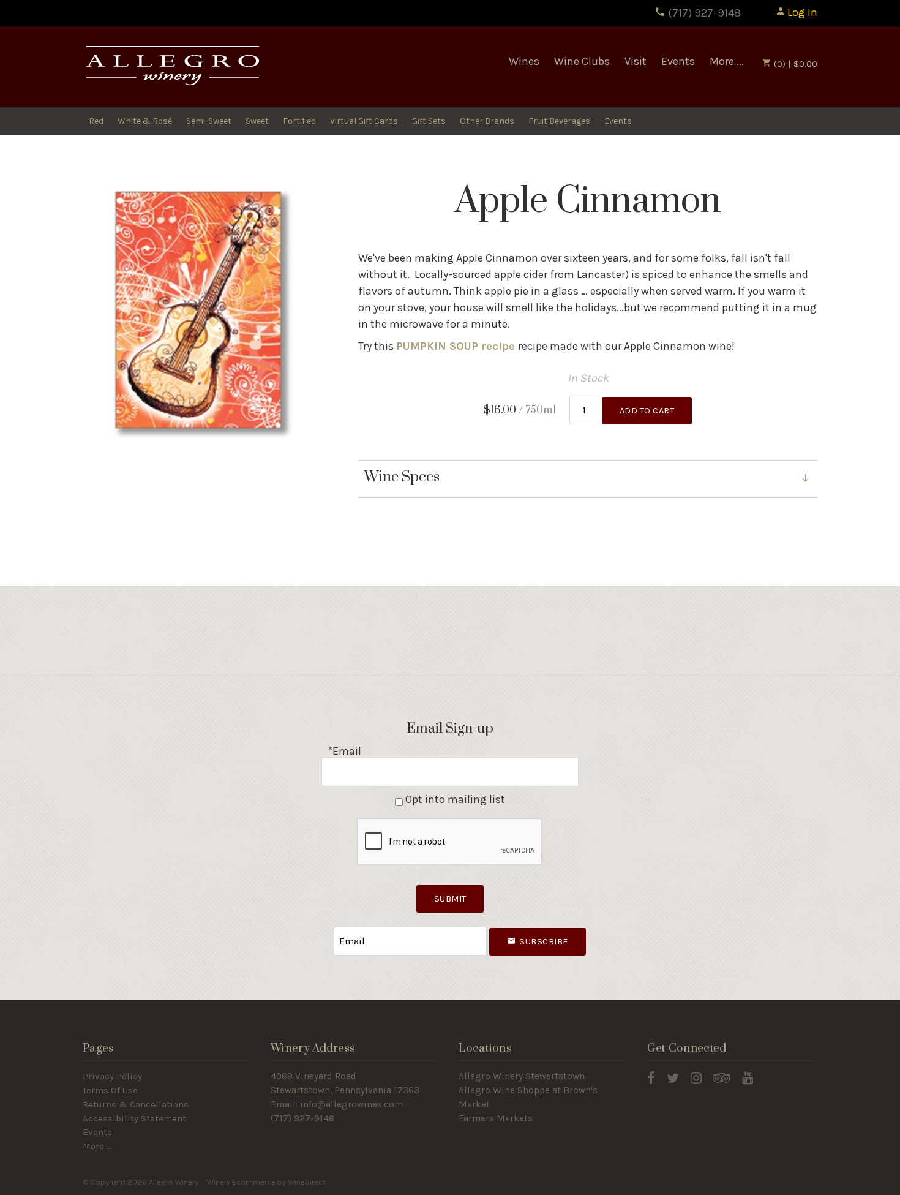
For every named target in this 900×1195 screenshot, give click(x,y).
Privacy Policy (112, 1076)
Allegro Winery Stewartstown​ (522, 1076)
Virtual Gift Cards (364, 121)
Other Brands (487, 121)
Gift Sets (429, 121)
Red (96, 121)
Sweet (257, 121)
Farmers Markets (496, 1118)
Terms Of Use (110, 1090)
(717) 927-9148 (703, 13)
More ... (727, 61)
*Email (344, 751)
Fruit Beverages (559, 121)
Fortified (299, 121)
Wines (524, 61)
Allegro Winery (171, 67)
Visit (635, 61)
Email (322, 929)
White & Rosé (145, 121)
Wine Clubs (582, 61)
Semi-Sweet (208, 121)
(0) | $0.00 (794, 63)
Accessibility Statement (134, 1118)
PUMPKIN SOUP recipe (457, 346)
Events (678, 61)
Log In (802, 12)
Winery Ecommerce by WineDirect (266, 1181)
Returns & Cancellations (136, 1104)
